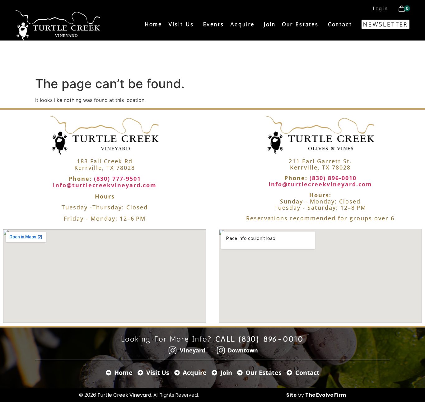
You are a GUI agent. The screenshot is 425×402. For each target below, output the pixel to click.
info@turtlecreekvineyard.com (104, 185)
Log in (380, 8)
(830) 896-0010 (332, 178)
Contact (340, 24)
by (316, 395)
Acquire (242, 24)
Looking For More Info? (212, 338)
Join (270, 24)
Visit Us (181, 24)
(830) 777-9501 (116, 178)
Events (213, 24)
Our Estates (300, 24)
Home (153, 24)
